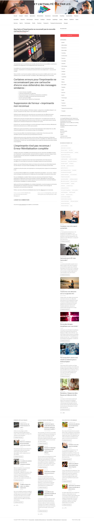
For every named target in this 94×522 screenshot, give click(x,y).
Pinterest (62, 132)
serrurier (62, 194)
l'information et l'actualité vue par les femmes (42, 5)
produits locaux (70, 185)
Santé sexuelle (72, 192)
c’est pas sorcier (63, 136)
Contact (21, 15)
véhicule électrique (65, 205)
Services (16, 23)
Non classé (63, 84)
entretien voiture (64, 163)
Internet (37, 19)
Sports (21, 23)
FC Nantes (71, 163)
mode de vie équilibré (65, 183)
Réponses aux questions (65, 137)
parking (72, 183)
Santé (77, 19)
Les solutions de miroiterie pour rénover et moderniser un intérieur (26, 462)
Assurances (48, 15)
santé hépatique (64, 192)
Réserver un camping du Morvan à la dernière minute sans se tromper (25, 443)
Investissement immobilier (66, 172)
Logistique (55, 19)
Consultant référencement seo (40, 519)
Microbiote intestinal (65, 181)
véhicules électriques (65, 203)
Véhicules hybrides (74, 201)
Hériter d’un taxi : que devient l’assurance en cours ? (25, 425)
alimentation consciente (66, 147)
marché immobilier (64, 179)
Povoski (19, 32)
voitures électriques (65, 201)
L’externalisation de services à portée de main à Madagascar (22, 194)
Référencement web (57, 519)
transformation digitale (65, 196)
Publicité (72, 19)
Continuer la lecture (65, 241)
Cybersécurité (64, 161)
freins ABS (63, 165)
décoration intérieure (72, 161)
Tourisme (39, 23)
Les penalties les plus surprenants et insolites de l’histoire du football (50, 493)
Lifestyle (49, 19)
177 (17, 505)
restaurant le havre (65, 187)
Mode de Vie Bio (74, 181)
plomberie (63, 185)
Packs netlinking (50, 519)
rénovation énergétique (66, 190)
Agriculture (32, 15)
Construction (69, 15)
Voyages (66, 23)
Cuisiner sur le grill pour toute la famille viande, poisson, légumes (73, 465)
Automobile (55, 15)
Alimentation (40, 15)
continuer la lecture (43, 443)
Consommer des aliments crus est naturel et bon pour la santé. (74, 425)
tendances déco (69, 194)
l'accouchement (73, 174)
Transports (45, 23)
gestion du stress (70, 165)
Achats (26, 15)
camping (76, 152)
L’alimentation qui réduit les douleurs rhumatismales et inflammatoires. (74, 487)
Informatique (30, 19)
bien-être (71, 150)
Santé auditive (75, 190)
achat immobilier (64, 145)
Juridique (42, 19)
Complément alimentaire (66, 156)
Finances (76, 15)
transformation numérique (66, 198)
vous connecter (22, 204)
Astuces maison (64, 150)
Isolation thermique (65, 174)
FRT (79, 519)
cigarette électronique (65, 154)
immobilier (74, 170)
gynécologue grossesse (66, 170)
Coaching (62, 15)
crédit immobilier (64, 159)
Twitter (61, 134)
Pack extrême (31, 519)
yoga (71, 205)
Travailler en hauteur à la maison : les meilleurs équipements (25, 486)
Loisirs (60, 19)
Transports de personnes (56, 23)
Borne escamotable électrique (67, 152)
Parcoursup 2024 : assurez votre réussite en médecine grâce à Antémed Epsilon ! (69, 359)
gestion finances (64, 167)
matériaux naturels (73, 179)
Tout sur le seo (64, 519)
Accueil (15, 15)
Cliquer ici (43, 190)
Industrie (23, 19)
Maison (66, 19)
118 (63, 412)
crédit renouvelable (73, 159)
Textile (33, 23)
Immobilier (16, 19)
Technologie (27, 23)
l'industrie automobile (65, 176)
